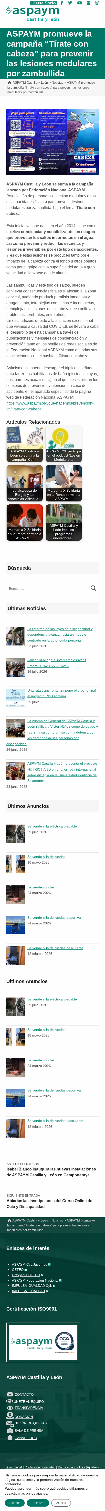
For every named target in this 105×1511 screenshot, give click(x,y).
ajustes (41, 1493)
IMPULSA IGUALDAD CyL (32, 1286)
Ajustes (92, 1467)
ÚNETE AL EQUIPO (29, 1402)
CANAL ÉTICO (26, 1438)
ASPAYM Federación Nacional (35, 1280)
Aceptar (15, 1503)
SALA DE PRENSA (29, 1430)
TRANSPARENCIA (29, 1408)
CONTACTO (24, 1394)
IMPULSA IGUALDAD (28, 1291)
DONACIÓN (24, 1417)
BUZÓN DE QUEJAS (31, 1423)
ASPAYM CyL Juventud (29, 1264)
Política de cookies (71, 1467)
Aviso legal (14, 1467)
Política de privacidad (40, 1467)
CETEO (18, 1270)
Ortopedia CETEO (26, 1275)
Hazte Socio (43, 3)
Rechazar (38, 1503)
